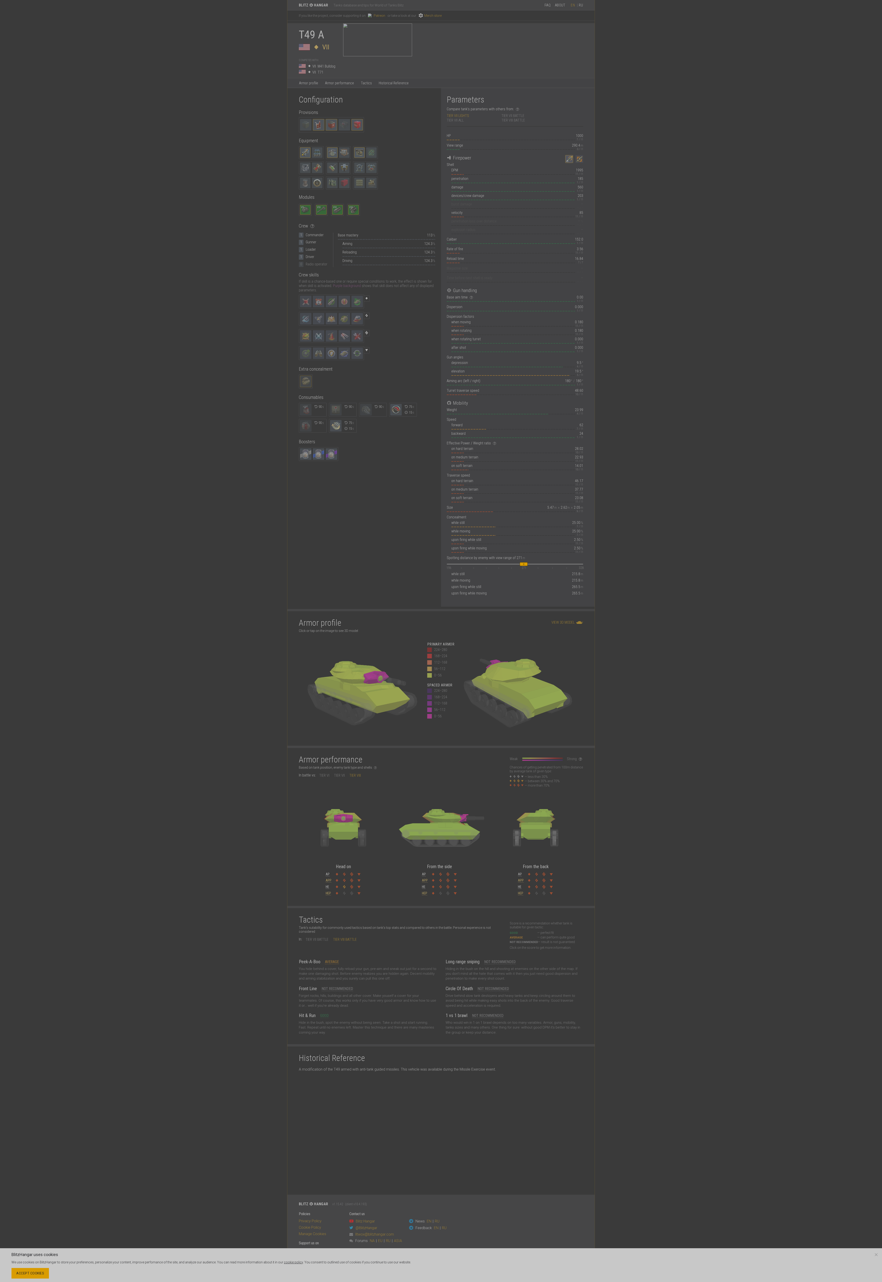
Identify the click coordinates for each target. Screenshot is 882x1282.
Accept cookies (30, 1273)
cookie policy (293, 1262)
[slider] (524, 564)
